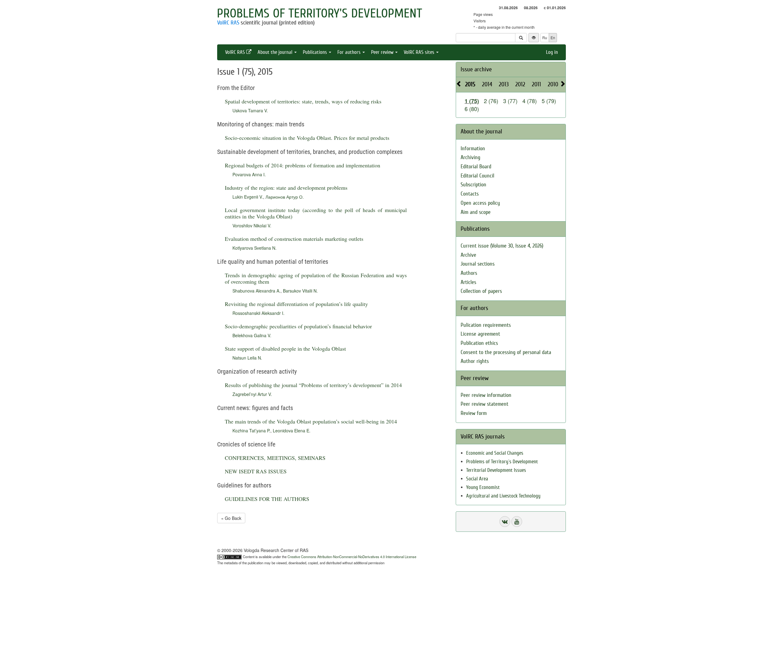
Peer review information (486, 395)
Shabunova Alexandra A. (256, 291)
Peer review (383, 52)
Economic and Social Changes (494, 453)
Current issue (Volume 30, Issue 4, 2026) (502, 246)
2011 (536, 84)
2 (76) (491, 101)
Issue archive (476, 69)
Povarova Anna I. (249, 174)
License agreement (480, 334)
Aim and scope (476, 212)
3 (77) (510, 101)
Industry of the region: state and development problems (286, 187)
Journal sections (478, 264)
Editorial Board (476, 166)
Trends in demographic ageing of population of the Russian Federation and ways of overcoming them (316, 278)
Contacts (470, 194)
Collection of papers (481, 291)
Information (473, 148)
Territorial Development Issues (496, 470)
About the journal (276, 52)
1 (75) (472, 101)
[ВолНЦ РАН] (504, 521)
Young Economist (483, 487)
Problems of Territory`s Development (502, 461)
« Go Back (231, 518)
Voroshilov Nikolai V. (251, 225)
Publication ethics (479, 343)
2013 (504, 84)
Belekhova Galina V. (251, 335)
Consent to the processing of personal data (506, 352)
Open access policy (480, 203)
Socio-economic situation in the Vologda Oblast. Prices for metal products (307, 137)
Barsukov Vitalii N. (300, 291)
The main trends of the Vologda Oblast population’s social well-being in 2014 (311, 421)
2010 (553, 84)
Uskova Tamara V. (250, 110)
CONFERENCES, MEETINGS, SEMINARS (275, 457)
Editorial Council (477, 176)
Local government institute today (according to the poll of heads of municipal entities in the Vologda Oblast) (316, 213)
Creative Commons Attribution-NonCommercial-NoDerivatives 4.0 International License (352, 556)
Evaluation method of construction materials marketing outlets (294, 238)
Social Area (477, 479)
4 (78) (529, 101)
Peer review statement (484, 404)
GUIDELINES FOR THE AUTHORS (267, 498)
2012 (520, 84)
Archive (468, 255)
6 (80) (472, 109)
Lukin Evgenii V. (247, 197)
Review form (474, 413)
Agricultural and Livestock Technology (503, 496)
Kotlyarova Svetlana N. (254, 248)
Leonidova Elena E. (291, 430)
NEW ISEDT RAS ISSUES (256, 471)
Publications (315, 52)
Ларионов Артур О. (284, 197)
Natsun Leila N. (247, 358)
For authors (349, 52)
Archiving (470, 157)
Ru (544, 37)
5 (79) (549, 101)
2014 (487, 84)
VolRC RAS (228, 22)
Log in (552, 52)
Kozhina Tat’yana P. (251, 430)
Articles (468, 282)
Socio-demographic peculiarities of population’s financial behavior (298, 326)
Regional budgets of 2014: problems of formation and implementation (302, 165)
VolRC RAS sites (420, 52)
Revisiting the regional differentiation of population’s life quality (296, 304)
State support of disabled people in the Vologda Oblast (285, 348)
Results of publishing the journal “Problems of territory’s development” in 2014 (313, 385)
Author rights (475, 361)
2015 (470, 84)
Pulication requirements (486, 325)
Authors (469, 273)
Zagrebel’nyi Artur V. (252, 394)
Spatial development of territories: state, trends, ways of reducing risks (303, 101)
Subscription (473, 184)
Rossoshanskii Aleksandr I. (258, 313)
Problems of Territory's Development (319, 13)
